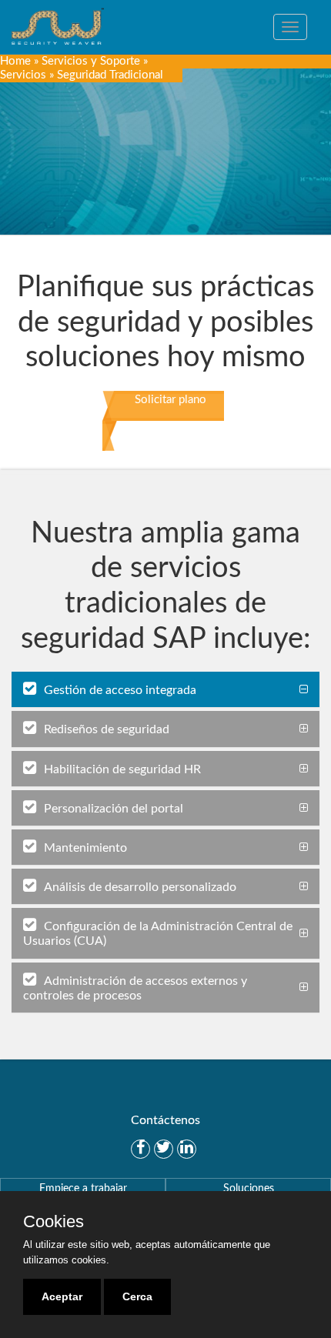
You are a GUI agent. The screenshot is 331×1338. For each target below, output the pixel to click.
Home (15, 61)
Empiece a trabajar (83, 1188)
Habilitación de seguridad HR (122, 769)
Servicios (23, 75)
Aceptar (62, 1296)
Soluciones (248, 1188)
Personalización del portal (113, 808)
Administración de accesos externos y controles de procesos (135, 988)
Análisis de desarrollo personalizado (140, 887)
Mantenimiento (85, 848)
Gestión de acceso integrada (120, 690)
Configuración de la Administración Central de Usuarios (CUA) (158, 933)
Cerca (137, 1296)
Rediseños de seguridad (106, 729)
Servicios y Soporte (91, 61)
